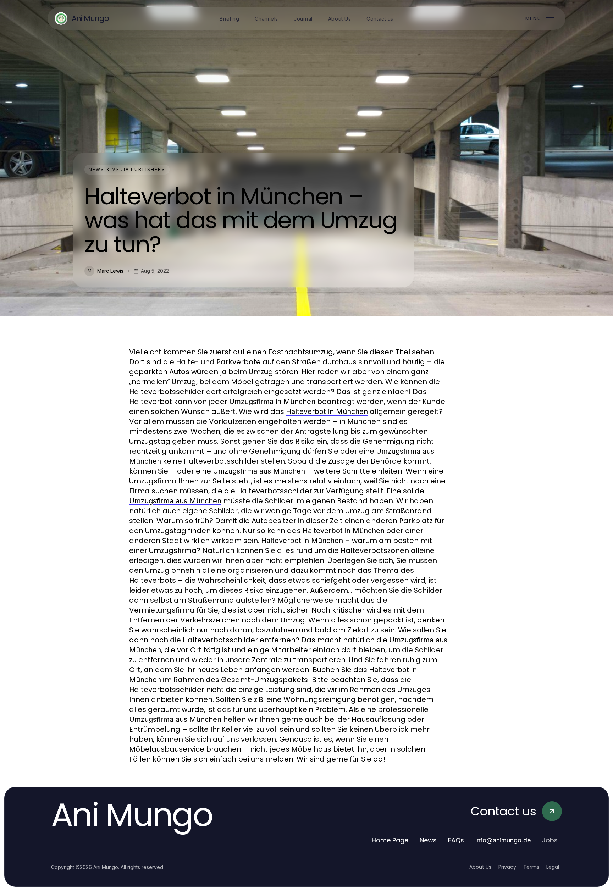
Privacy (507, 866)
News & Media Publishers (127, 169)
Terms (531, 866)
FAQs (456, 840)
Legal (552, 866)
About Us (480, 866)
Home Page (390, 840)
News (428, 840)
